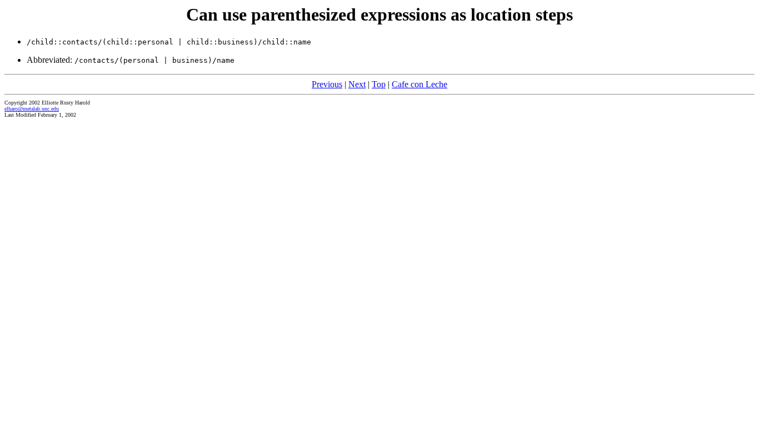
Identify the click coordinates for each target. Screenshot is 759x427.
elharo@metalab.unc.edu (31, 109)
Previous (327, 84)
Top (379, 84)
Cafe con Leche (419, 84)
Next (357, 84)
